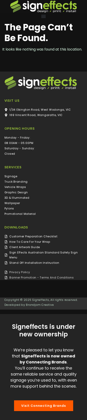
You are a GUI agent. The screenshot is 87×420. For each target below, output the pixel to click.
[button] (43, 16)
